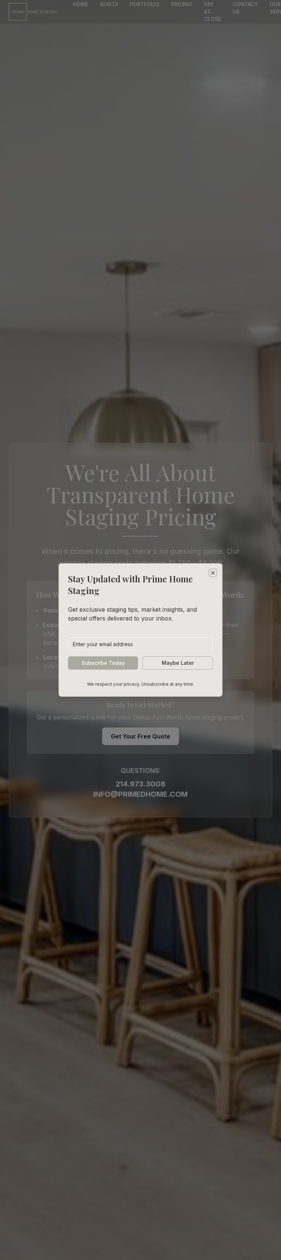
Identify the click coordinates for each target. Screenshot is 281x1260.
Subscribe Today (103, 663)
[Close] (213, 573)
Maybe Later (178, 663)
